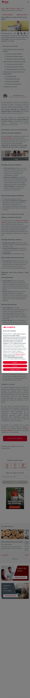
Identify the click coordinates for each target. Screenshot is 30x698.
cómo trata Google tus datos (15, 357)
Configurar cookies (15, 369)
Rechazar (14, 366)
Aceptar (15, 362)
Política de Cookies (20, 354)
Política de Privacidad (9, 356)
